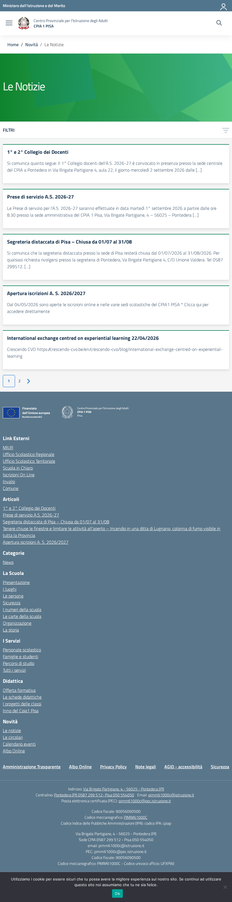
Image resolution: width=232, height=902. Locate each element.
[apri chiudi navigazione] (9, 23)
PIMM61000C (135, 817)
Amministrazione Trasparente (32, 766)
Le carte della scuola (22, 616)
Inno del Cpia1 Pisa (20, 710)
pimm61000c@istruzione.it (171, 795)
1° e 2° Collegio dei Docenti (29, 508)
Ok (117, 893)
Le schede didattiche (22, 697)
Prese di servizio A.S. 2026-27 (31, 514)
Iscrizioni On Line (19, 474)
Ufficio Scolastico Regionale (28, 454)
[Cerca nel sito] (219, 23)
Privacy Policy (113, 766)
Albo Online (14, 750)
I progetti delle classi (22, 703)
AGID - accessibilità (183, 766)
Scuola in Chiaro (18, 467)
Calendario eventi (19, 744)
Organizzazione (17, 623)
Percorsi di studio (18, 663)
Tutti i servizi (14, 670)
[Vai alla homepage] (23, 23)
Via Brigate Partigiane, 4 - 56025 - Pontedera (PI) (123, 789)
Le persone (13, 595)
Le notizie (12, 730)
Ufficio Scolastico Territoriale (29, 461)
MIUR (8, 447)
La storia (11, 629)
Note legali (145, 766)
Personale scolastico (22, 649)
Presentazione (16, 582)
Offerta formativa (19, 690)
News (8, 562)
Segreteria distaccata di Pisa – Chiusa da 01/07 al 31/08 (56, 521)
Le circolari (13, 737)
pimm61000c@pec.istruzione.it (145, 801)
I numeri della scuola (22, 609)
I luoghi (9, 589)
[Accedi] (223, 5)
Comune (10, 488)
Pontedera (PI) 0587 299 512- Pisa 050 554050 (94, 795)
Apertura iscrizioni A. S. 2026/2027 (35, 542)
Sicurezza (11, 602)
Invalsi (9, 481)
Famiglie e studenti (20, 656)
